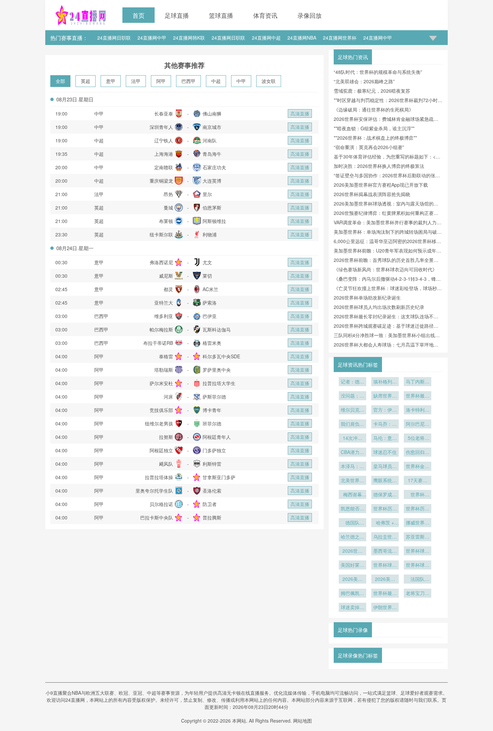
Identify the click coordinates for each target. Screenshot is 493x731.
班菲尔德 (212, 423)
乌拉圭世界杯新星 (385, 537)
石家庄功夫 (214, 167)
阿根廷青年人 (217, 436)
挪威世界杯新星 (417, 523)
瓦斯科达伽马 (217, 329)
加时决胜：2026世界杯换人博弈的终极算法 (379, 166)
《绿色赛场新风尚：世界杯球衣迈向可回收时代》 (385, 269)
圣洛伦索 (212, 490)
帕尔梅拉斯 (161, 329)
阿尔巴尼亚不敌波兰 (417, 424)
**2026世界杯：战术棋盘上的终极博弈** (375, 137)
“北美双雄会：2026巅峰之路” (364, 81)
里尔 (207, 194)
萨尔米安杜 (161, 383)
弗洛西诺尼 (161, 262)
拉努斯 (166, 436)
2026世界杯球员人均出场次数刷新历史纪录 (379, 307)
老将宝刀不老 (417, 594)
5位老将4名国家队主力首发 (417, 439)
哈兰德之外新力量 (352, 537)
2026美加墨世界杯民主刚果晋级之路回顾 (385, 580)
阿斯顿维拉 (214, 221)
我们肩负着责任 (352, 424)
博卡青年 (212, 410)
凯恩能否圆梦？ (352, 509)
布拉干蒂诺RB (158, 342)
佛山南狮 (212, 113)
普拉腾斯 (212, 517)
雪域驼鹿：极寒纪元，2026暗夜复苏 (372, 90)
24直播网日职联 (114, 37)
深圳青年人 (161, 127)
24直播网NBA (301, 37)
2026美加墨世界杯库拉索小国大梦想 (352, 580)
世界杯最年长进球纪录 (385, 594)
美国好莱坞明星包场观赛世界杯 (352, 565)
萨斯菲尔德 (214, 396)
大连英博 (212, 180)
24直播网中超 (266, 37)
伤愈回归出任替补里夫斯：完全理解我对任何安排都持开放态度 (417, 453)
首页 (138, 15)
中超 (216, 81)
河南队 (210, 140)
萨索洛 (210, 302)
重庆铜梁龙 (161, 180)
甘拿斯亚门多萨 (219, 477)
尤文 (207, 262)
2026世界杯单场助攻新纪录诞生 (367, 297)
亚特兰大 (163, 302)
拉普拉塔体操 (159, 477)
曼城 (168, 207)
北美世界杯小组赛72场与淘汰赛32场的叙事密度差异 (352, 481)
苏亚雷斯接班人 (417, 537)
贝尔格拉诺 (161, 504)
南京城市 (212, 127)
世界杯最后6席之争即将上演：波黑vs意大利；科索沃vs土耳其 (417, 396)
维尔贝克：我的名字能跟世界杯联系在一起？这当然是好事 (352, 410)
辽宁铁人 (163, 140)
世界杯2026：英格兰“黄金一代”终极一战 (417, 495)
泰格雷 (166, 356)
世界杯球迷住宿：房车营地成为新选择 (417, 565)
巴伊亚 (210, 316)
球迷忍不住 (385, 452)
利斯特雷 (212, 463)
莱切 (207, 275)
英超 (85, 81)
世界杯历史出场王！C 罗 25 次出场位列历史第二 (417, 509)
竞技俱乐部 (161, 410)
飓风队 (166, 463)
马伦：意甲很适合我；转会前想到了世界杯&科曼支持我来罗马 (385, 439)
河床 (168, 396)
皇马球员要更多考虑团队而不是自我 (385, 467)
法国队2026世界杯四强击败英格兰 (417, 580)
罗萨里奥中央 (217, 369)
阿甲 (161, 81)
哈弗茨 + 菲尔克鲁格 (385, 523)
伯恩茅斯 (212, 207)
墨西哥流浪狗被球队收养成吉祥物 (385, 551)
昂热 (168, 194)
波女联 (269, 81)
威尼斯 (166, 275)
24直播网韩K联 (189, 37)
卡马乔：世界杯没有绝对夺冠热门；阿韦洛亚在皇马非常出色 (385, 424)
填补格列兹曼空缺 (385, 382)
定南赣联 (163, 167)
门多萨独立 (214, 450)
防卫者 (210, 504)
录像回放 (309, 15)
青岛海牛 (212, 153)
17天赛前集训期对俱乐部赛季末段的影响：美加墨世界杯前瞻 (417, 481)
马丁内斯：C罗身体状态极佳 (417, 382)
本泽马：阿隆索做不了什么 (352, 467)
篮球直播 (221, 15)
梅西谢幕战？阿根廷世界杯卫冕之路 (352, 495)
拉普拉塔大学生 (219, 383)
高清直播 (299, 113)
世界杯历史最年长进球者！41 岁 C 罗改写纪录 (385, 509)
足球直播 (177, 15)
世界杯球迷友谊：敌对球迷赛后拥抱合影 (385, 565)
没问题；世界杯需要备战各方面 (352, 396)
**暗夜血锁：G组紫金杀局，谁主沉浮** (374, 128)
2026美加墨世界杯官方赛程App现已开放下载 (381, 184)
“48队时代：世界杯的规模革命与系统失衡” (378, 71)
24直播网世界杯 (340, 37)
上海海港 (163, 153)
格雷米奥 (212, 342)
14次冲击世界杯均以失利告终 (352, 439)
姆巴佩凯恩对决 (352, 594)
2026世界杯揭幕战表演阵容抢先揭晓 (372, 194)
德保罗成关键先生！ (385, 495)
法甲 (136, 81)
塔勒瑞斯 (163, 369)
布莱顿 (166, 221)
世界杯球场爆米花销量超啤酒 (417, 551)
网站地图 (302, 720)
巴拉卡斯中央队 (156, 517)
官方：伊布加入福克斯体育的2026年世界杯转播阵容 (385, 410)
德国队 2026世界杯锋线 (352, 523)
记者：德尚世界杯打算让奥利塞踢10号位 (352, 382)
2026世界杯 (352, 551)
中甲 (241, 81)
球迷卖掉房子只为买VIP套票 (352, 608)
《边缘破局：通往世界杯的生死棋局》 (374, 109)
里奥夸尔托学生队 (154, 490)
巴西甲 (188, 81)
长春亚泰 (163, 113)
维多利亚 (163, 316)
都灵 (168, 289)
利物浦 (210, 234)
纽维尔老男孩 (159, 423)
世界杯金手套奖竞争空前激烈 (417, 467)
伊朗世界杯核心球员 (385, 608)
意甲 (110, 81)
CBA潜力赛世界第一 (352, 453)
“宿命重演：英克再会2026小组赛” (369, 147)
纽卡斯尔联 (161, 234)
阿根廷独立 (161, 450)
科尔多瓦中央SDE (221, 356)
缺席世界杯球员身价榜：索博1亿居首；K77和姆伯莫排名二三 (385, 396)
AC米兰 (210, 289)
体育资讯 (265, 15)
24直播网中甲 (152, 37)
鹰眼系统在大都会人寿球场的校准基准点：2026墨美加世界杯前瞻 (385, 481)
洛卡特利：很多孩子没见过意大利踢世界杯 (417, 410)
